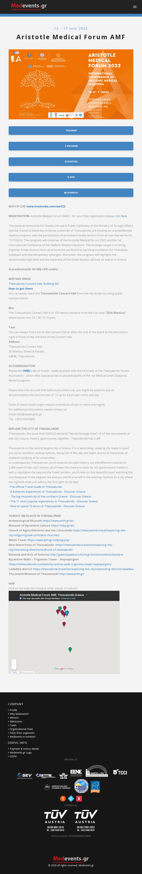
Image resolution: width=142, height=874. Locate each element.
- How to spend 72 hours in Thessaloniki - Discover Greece (47, 506)
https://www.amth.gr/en (58, 521)
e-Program (71, 146)
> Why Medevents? (18, 713)
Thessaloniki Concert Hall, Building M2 (34, 284)
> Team (12, 725)
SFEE (72, 177)
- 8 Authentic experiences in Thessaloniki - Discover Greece (47, 492)
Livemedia (72, 192)
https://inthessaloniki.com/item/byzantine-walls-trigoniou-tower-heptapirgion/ (60, 564)
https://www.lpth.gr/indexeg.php (48, 540)
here (124, 216)
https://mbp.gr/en (62, 525)
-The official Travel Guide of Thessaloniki (35, 487)
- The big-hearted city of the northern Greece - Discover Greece (50, 496)
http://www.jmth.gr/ (72, 574)
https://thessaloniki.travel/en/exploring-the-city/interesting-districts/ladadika (83, 569)
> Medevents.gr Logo (20, 752)
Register (72, 161)
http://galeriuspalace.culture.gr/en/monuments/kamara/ (86, 554)
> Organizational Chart (20, 729)
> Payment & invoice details (23, 748)
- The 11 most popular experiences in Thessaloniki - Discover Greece (53, 501)
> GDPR (12, 756)
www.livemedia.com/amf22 (46, 206)
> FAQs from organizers (21, 732)
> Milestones (15, 721)
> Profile (12, 710)
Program (71, 130)
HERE (26, 371)
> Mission (13, 717)
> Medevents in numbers (22, 736)
